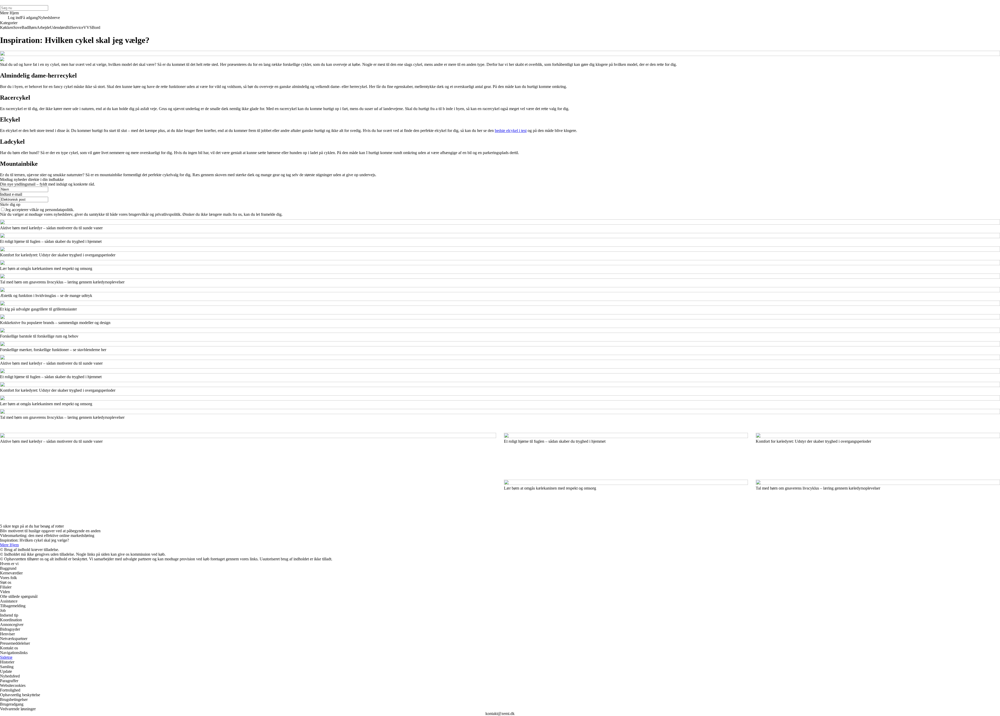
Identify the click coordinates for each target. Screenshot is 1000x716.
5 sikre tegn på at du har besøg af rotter (32, 526)
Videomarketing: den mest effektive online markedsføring (47, 535)
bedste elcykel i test (511, 130)
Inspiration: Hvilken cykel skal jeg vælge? (34, 540)
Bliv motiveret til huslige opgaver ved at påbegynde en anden (50, 531)
